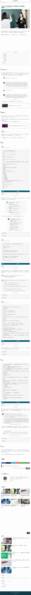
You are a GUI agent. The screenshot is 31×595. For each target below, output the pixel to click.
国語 (5, 58)
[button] (3, 463)
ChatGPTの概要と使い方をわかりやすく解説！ (14, 105)
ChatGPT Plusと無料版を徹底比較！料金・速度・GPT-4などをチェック (18, 125)
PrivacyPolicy (17, 592)
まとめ (4, 63)
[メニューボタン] (1, 1)
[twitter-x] (12, 480)
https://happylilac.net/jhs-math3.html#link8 (7, 260)
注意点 (6, 56)
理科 (5, 60)
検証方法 (5, 55)
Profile (12, 592)
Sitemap (15, 592)
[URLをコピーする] (27, 463)
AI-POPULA (15, 0)
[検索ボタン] (30, 1)
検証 (4, 57)
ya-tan (5, 481)
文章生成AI (3, 586)
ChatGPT (3, 7)
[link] (10, 480)
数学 (5, 59)
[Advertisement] (15, 43)
